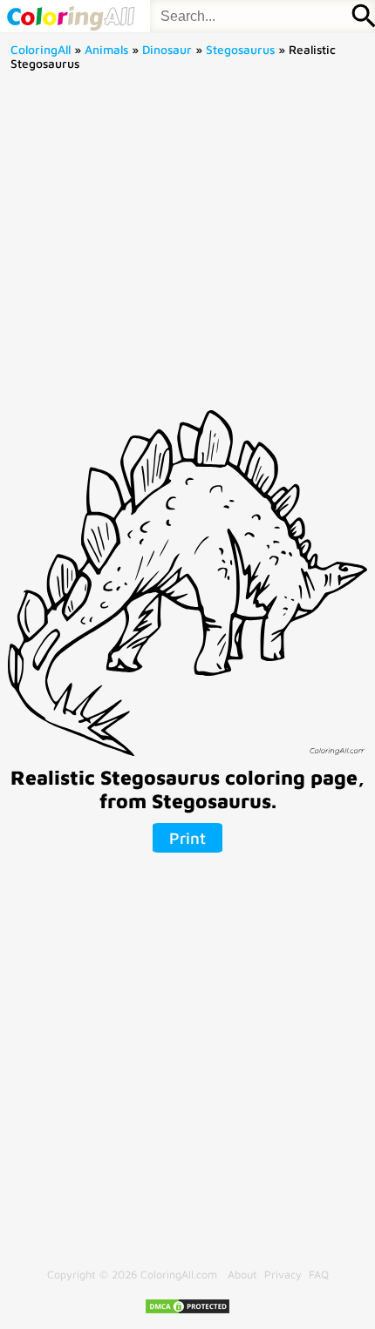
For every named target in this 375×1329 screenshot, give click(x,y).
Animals (106, 50)
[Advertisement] (187, 246)
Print (187, 837)
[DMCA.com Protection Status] (187, 1311)
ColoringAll (40, 50)
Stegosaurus (240, 50)
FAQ (319, 1274)
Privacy (283, 1274)
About (242, 1274)
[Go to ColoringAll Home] (70, 16)
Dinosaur (167, 50)
